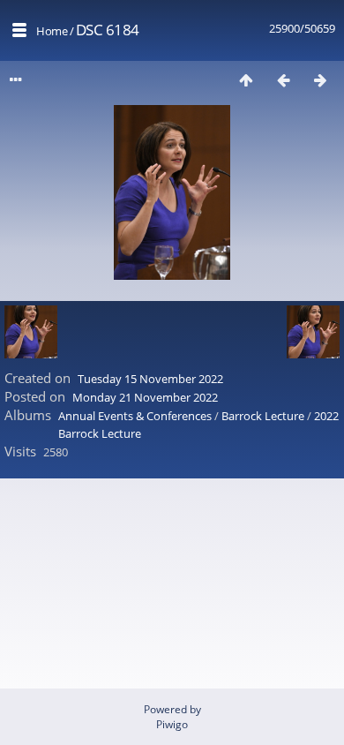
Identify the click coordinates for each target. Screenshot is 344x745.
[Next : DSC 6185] (320, 80)
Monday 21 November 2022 (145, 397)
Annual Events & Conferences (135, 416)
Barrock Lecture (262, 416)
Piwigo (172, 724)
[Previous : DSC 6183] (283, 80)
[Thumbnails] (246, 80)
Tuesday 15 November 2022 (150, 379)
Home (51, 31)
